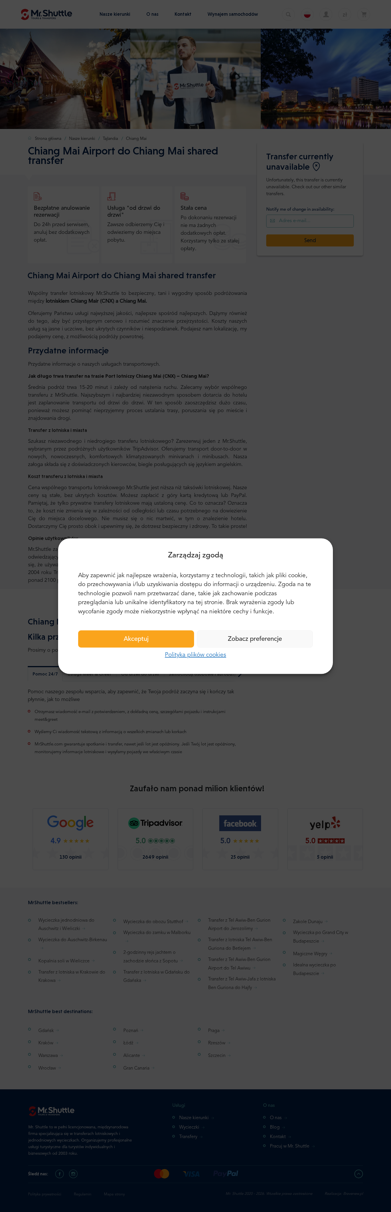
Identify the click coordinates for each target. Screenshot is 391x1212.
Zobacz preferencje (255, 639)
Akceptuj (136, 639)
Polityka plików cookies (195, 655)
